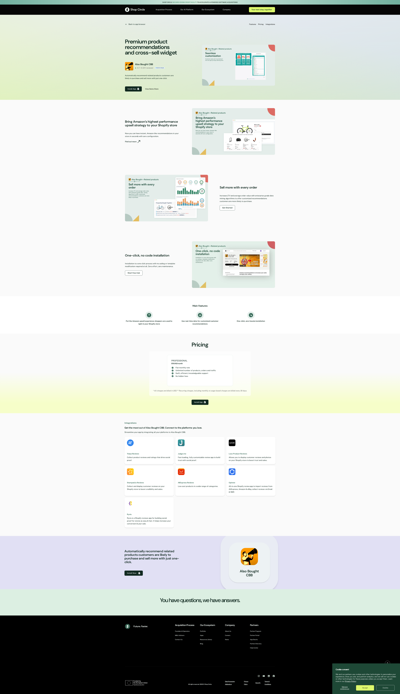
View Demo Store (151, 89)
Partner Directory (255, 644)
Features (252, 24)
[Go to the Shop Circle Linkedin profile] (269, 676)
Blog (201, 644)
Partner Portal (254, 635)
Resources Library (206, 639)
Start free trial (134, 273)
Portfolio (203, 631)
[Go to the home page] (135, 9)
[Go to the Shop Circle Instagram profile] (259, 676)
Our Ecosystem (208, 10)
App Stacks (254, 639)
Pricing (261, 24)
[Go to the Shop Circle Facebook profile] (273, 676)
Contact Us (178, 639)
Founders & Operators (182, 631)
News (227, 639)
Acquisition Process (164, 10)
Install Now (131, 573)
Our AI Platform (186, 10)
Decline (385, 688)
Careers (227, 635)
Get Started (227, 208)
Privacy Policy (350, 681)
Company (227, 10)
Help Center (254, 648)
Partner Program (255, 631)
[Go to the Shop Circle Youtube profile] (263, 676)
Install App (132, 89)
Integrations (270, 24)
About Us (228, 631)
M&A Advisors (179, 635)
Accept (365, 688)
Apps (201, 635)
